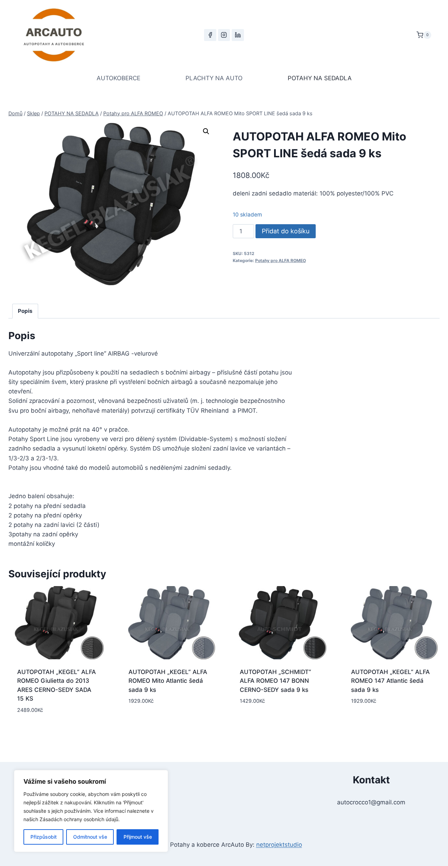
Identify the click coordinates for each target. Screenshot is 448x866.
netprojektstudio (279, 844)
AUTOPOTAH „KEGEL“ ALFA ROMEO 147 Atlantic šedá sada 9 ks (390, 680)
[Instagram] (224, 35)
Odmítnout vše (90, 837)
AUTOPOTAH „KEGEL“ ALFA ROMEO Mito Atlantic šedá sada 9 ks (167, 680)
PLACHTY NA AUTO (214, 78)
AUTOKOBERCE (118, 78)
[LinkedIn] (238, 35)
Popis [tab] (25, 311)
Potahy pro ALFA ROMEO (280, 260)
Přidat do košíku (285, 231)
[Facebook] (210, 35)
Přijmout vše (138, 837)
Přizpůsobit (43, 837)
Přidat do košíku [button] (168, 722)
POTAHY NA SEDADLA (320, 78)
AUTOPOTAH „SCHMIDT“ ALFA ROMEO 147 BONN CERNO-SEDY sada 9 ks (275, 680)
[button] (206, 131)
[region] (91, 811)
